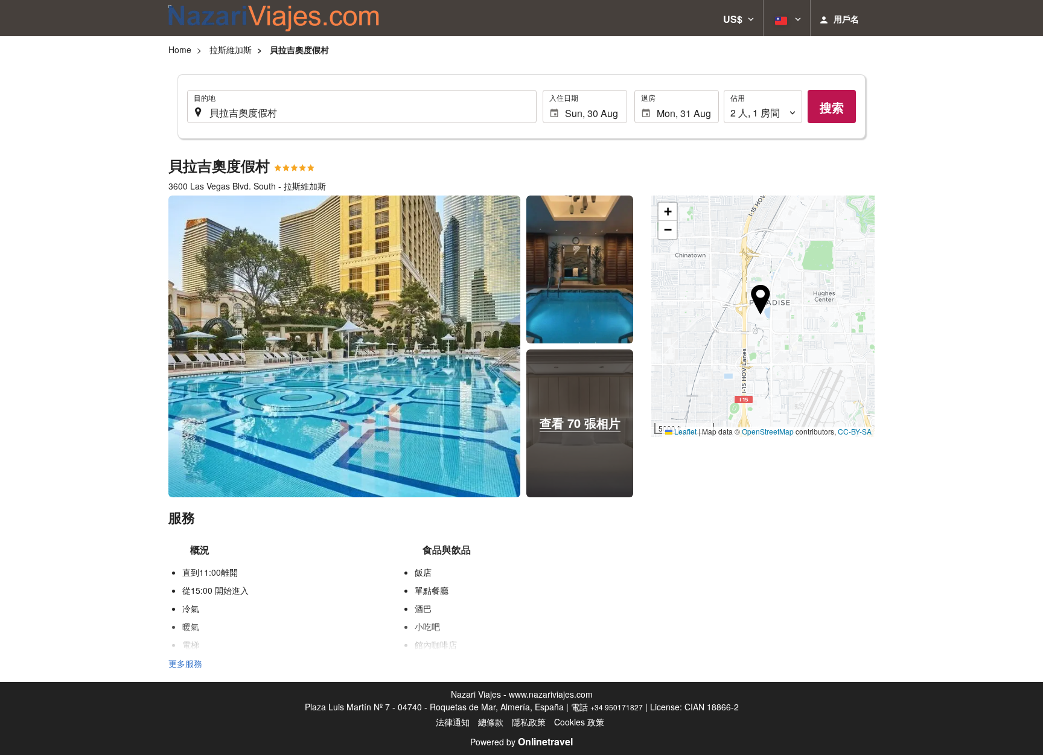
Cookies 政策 (579, 722)
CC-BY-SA (855, 431)
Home (179, 49)
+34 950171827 (616, 707)
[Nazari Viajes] (274, 18)
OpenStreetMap (768, 431)
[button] (738, 18)
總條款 (490, 722)
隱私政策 (529, 722)
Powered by (521, 742)
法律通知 (453, 722)
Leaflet (684, 431)
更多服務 (185, 663)
